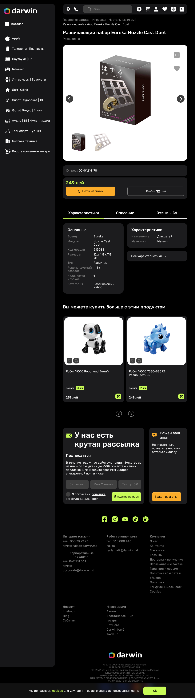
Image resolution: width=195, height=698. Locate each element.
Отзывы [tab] (167, 213)
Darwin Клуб (115, 629)
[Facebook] (104, 519)
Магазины (157, 550)
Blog (66, 616)
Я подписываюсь (126, 496)
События (69, 620)
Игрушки (99, 20)
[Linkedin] (146, 519)
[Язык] (182, 9)
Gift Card (112, 625)
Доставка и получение (166, 559)
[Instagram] (115, 519)
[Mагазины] (68, 9)
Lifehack (69, 611)
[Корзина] (147, 9)
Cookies (155, 591)
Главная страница (76, 20)
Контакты (157, 546)
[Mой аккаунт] (156, 9)
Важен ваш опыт (166, 496)
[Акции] (139, 9)
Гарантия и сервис (164, 568)
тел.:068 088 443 (118, 541)
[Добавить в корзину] (118, 396)
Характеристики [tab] (83, 213)
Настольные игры (121, 20)
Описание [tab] (125, 213)
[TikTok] (135, 519)
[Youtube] (125, 519)
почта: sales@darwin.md (80, 546)
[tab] (14, 24)
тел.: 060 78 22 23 (75, 541)
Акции (111, 611)
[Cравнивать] (173, 9)
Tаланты (156, 555)
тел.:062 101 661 (74, 561)
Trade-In (112, 634)
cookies (57, 690)
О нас (154, 541)
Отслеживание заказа (166, 564)
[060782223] (76, 9)
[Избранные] (164, 9)
